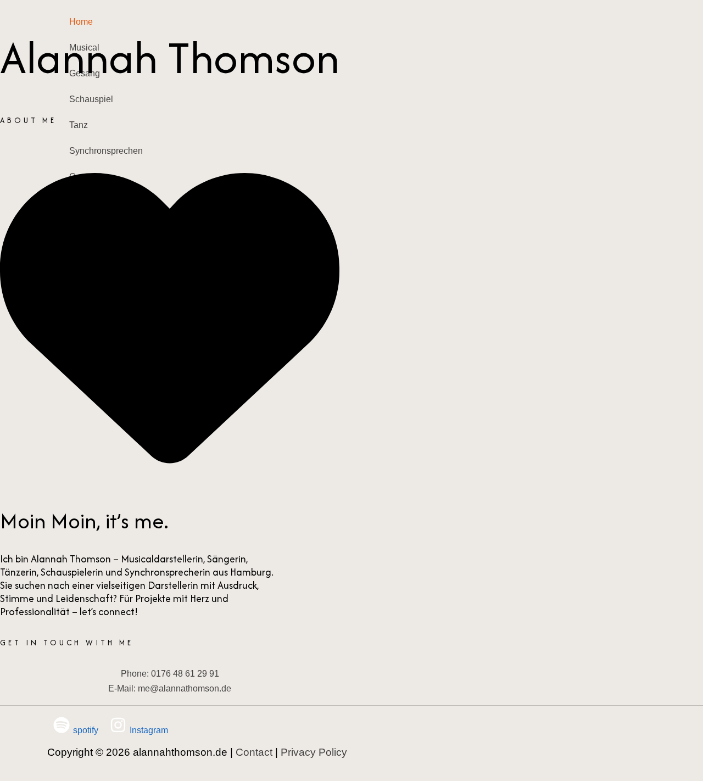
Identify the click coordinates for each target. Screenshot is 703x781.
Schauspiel (91, 99)
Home (81, 21)
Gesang (84, 73)
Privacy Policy (314, 752)
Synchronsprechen (106, 150)
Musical (84, 47)
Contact (84, 176)
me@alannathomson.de (184, 688)
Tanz (78, 125)
